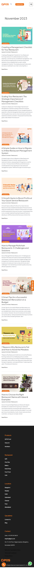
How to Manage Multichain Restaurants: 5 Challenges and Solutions (15, 248)
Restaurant (14, 52)
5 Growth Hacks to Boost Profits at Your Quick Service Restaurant (17, 199)
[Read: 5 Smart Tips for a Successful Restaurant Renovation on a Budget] (17, 285)
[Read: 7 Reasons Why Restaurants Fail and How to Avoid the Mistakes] (17, 335)
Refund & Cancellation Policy (12, 550)
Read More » (5, 69)
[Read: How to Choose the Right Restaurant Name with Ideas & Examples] (17, 383)
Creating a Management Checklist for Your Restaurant (17, 48)
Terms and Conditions (11, 553)
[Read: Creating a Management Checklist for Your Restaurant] (17, 35)
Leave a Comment (6, 52)
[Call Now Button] (4, 564)
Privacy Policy (8, 556)
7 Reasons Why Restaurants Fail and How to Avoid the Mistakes (15, 348)
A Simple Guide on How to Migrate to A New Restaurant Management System (17, 150)
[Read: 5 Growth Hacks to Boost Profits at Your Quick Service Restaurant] (17, 186)
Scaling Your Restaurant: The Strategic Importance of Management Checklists (14, 99)
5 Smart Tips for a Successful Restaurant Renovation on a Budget (14, 299)
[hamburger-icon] (31, 4)
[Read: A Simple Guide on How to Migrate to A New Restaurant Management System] (17, 136)
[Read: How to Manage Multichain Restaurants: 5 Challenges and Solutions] (17, 233)
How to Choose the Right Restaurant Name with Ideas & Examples (15, 397)
